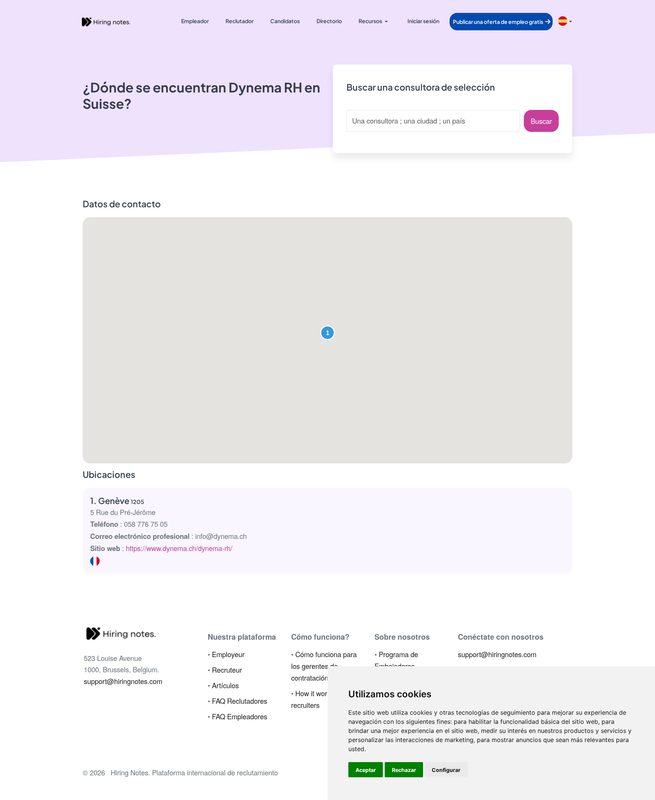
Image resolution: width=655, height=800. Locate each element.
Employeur (228, 654)
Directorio (329, 20)
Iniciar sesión (423, 20)
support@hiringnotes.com (123, 681)
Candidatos (285, 20)
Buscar (541, 121)
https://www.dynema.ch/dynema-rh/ (179, 548)
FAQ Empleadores (239, 716)
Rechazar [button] (404, 770)
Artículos (225, 685)
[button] (327, 332)
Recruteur (227, 670)
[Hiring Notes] (105, 21)
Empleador (195, 20)
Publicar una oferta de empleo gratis (498, 21)
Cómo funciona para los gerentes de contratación (324, 666)
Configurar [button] (446, 770)
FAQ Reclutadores (239, 701)
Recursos (370, 20)
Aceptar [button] (366, 770)
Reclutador (240, 20)
